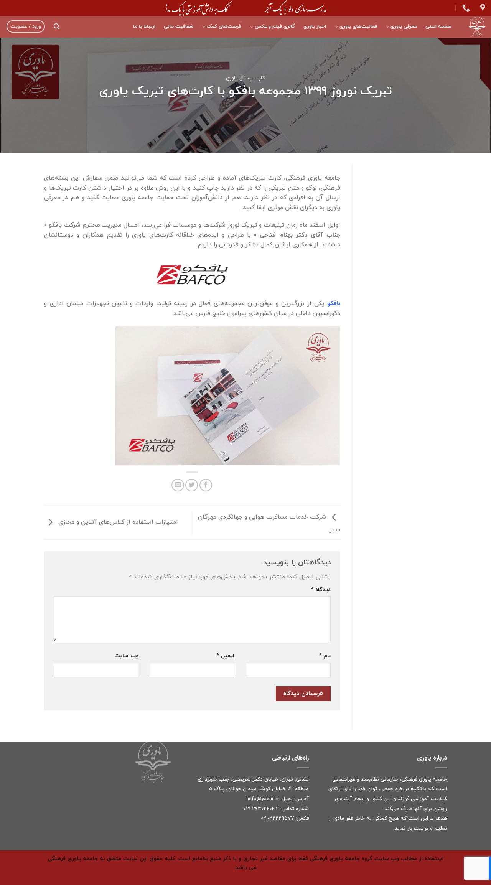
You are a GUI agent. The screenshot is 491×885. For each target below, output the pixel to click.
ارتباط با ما (144, 26)
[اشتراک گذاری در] (205, 485)
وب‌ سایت (126, 656)
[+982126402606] (465, 7)
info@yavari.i (262, 799)
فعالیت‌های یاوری (358, 26)
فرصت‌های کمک (224, 26)
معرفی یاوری (403, 26)
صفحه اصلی (438, 26)
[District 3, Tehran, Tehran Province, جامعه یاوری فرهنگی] (481, 7)
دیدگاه (321, 590)
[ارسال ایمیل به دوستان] (177, 485)
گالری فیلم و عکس (275, 26)
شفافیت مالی (178, 26)
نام (325, 656)
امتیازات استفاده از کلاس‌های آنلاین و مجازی (117, 522)
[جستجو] (56, 26)
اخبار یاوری (314, 26)
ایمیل (225, 656)
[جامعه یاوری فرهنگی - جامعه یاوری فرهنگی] (474, 27)
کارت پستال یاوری (245, 78)
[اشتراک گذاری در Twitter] (191, 485)
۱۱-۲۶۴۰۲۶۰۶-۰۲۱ (261, 808)
